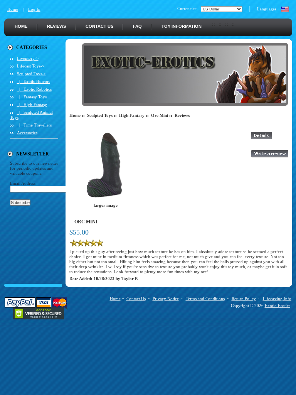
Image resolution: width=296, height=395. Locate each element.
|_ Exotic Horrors (33, 81)
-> (31, 73)
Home (12, 9)
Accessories (27, 132)
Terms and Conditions (205, 298)
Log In (34, 9)
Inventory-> (28, 58)
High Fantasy (132, 115)
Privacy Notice (166, 298)
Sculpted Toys (100, 115)
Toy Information (181, 26)
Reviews (56, 26)
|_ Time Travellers (34, 125)
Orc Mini (159, 115)
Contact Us (99, 26)
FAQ (137, 26)
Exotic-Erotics (277, 305)
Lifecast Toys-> (30, 66)
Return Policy (244, 298)
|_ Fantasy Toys (32, 97)
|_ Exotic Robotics (34, 89)
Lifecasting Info (277, 298)
